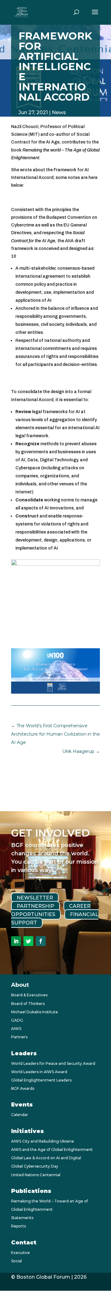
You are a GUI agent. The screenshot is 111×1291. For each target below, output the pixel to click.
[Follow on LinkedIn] (16, 941)
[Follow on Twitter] (28, 941)
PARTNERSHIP (35, 906)
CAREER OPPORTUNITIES (51, 910)
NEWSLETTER (35, 898)
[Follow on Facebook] (41, 941)
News (59, 112)
